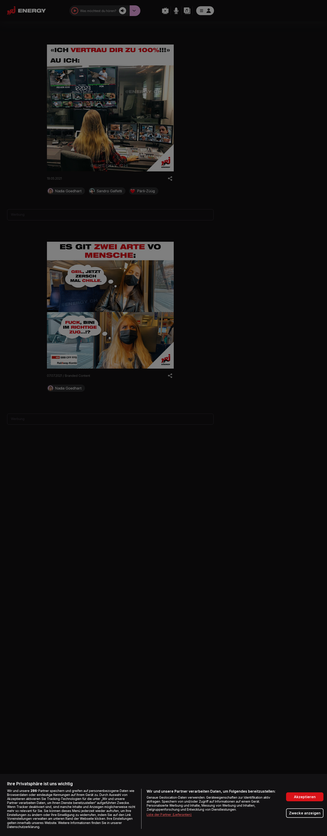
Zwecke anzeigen (305, 813)
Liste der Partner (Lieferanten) (169, 814)
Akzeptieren (305, 797)
